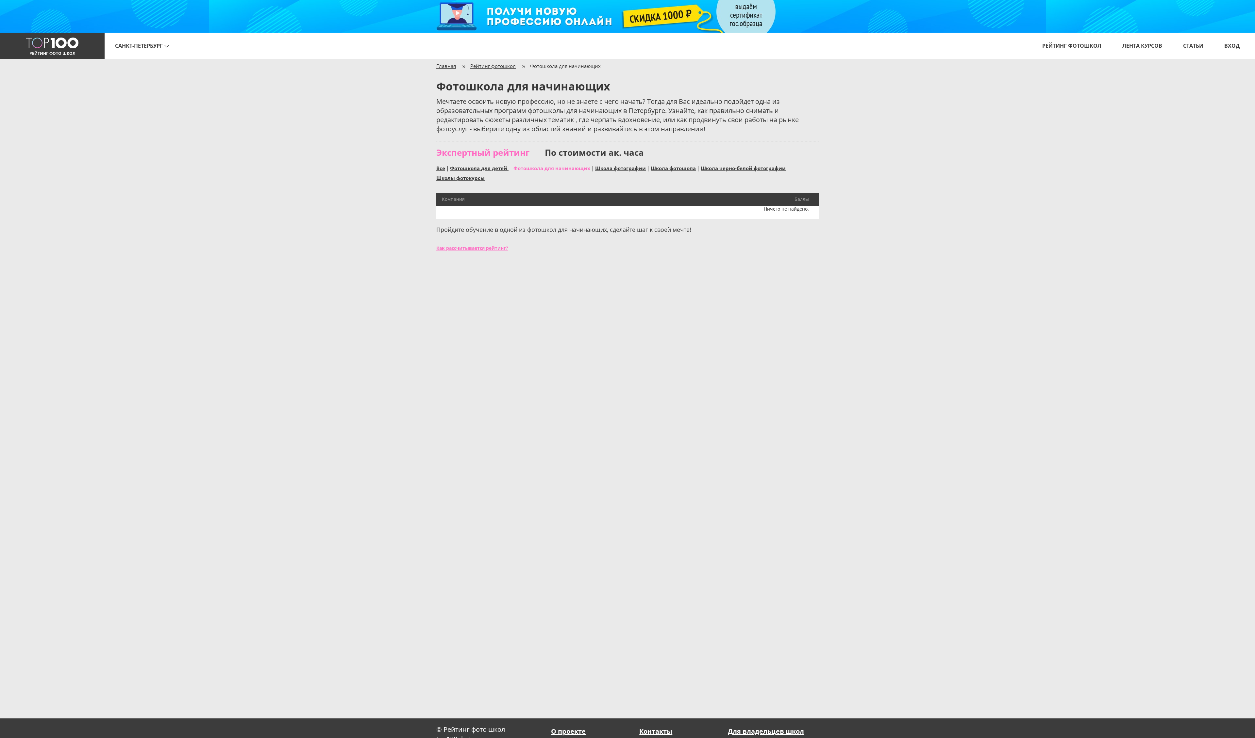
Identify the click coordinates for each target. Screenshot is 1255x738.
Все (440, 168)
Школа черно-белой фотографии (743, 168)
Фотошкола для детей (479, 168)
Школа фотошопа (673, 168)
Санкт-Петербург (139, 45)
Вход (1232, 45)
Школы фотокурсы (460, 178)
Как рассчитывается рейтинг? (472, 248)
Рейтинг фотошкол (1071, 45)
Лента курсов (1142, 45)
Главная (446, 66)
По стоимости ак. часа (594, 152)
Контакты (655, 731)
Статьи (1193, 45)
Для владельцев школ (766, 731)
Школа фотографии (620, 168)
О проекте (568, 731)
